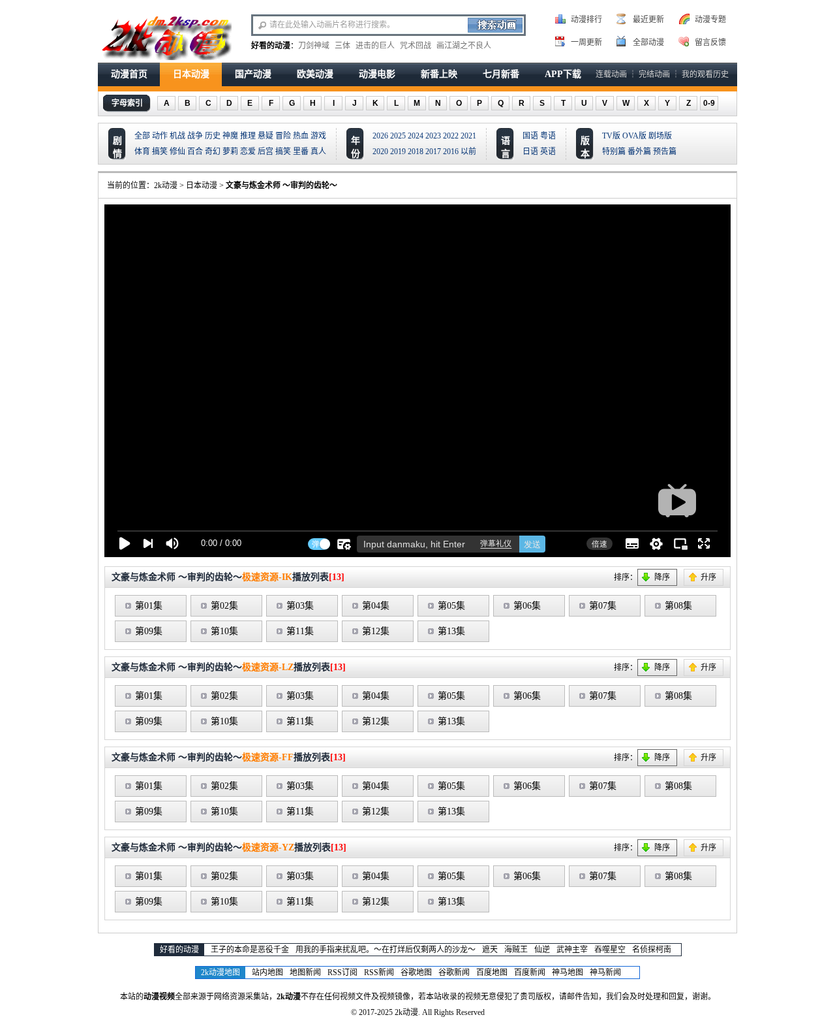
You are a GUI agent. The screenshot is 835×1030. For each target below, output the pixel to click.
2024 (415, 135)
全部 (142, 135)
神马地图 (567, 972)
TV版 (611, 135)
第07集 (602, 606)
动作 (160, 135)
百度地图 (492, 972)
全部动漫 (648, 42)
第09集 (148, 631)
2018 (415, 151)
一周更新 (586, 42)
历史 (212, 135)
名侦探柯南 (651, 949)
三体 (342, 45)
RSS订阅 (342, 972)
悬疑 (265, 135)
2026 (380, 135)
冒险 (283, 135)
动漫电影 (377, 74)
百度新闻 (529, 972)
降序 (662, 577)
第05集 (451, 606)
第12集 (375, 631)
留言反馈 (710, 42)
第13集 (451, 631)
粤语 (548, 135)
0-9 (709, 103)
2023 (433, 135)
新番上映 (439, 74)
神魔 (230, 135)
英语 (548, 151)
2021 (468, 135)
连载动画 (611, 74)
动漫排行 (586, 19)
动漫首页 (129, 74)
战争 (195, 135)
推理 (248, 135)
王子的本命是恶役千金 (250, 949)
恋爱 (248, 151)
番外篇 (639, 151)
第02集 (224, 606)
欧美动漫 (315, 74)
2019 (398, 151)
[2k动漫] (166, 36)
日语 (530, 151)
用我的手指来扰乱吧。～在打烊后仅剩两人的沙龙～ (386, 949)
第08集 (678, 606)
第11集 (300, 631)
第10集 (224, 631)
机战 (177, 135)
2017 (433, 151)
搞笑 (160, 151)
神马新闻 (605, 972)
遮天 (490, 949)
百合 (195, 151)
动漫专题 (710, 19)
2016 (451, 151)
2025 (398, 135)
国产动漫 (253, 74)
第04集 (375, 606)
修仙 (177, 151)
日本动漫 (191, 74)
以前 (468, 151)
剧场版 (660, 135)
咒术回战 (415, 45)
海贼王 (516, 949)
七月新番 (501, 74)
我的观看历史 (705, 74)
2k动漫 (165, 185)
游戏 (318, 135)
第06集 (527, 606)
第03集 (300, 606)
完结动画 (654, 74)
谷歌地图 (416, 972)
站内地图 (267, 972)
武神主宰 (572, 949)
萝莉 (230, 151)
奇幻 (212, 151)
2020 (380, 151)
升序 (708, 577)
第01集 (148, 606)
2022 (451, 135)
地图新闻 (305, 972)
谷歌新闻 (454, 972)
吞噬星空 (610, 949)
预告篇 (664, 151)
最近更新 (648, 19)
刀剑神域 (313, 45)
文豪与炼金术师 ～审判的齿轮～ (281, 185)
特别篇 (614, 151)
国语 (530, 135)
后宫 (265, 151)
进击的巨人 (375, 45)
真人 (318, 151)
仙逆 (542, 949)
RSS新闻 (379, 972)
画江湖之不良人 (463, 45)
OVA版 (634, 135)
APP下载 (563, 74)
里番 (301, 151)
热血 (301, 135)
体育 (142, 151)
